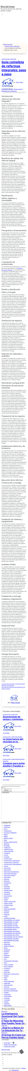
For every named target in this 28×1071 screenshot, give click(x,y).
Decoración (21, 759)
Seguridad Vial (8, 985)
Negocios (7, 955)
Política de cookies (9, 1046)
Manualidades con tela (10, 924)
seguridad (7, 983)
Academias (7, 825)
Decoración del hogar (10, 873)
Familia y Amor (8, 890)
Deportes (7, 881)
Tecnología (7, 994)
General (6, 898)
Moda (5, 948)
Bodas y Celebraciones (10, 842)
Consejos (6, 857)
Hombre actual (8, 905)
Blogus (24, 1068)
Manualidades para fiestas (12, 931)
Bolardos (6, 844)
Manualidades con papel (11, 922)
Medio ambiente (9, 946)
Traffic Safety (8, 996)
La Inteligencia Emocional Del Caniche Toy (14, 1016)
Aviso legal (7, 1043)
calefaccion (7, 847)
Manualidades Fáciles (10, 929)
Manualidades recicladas (11, 938)
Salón (5, 977)
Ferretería (7, 892)
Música (6, 953)
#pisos (21, 89)
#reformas (13, 91)
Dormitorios (7, 883)
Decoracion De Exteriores (11, 872)
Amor (5, 829)
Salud (5, 979)
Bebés (6, 836)
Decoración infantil (9, 875)
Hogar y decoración (10, 901)
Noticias (6, 957)
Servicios (6, 987)
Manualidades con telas (11, 925)
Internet (6, 912)
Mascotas (7, 942)
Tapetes (6, 992)
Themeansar (15, 1070)
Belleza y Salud (8, 838)
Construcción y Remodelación (13, 864)
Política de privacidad (10, 1045)
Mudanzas (7, 950)
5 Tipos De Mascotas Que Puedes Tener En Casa (13, 1023)
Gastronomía (8, 896)
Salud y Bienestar (9, 981)
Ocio (5, 959)
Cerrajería (7, 853)
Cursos (6, 866)
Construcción (8, 859)
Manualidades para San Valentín (13, 937)
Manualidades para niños (11, 935)
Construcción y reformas (9, 59)
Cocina (6, 855)
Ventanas (5, 761)
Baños (6, 834)
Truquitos (7, 998)
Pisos (5, 963)
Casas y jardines (8, 851)
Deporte (6, 879)
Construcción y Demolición (12, 860)
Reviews (6, 976)
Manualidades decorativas (12, 927)
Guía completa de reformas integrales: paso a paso (14, 68)
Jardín (5, 916)
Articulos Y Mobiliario (10, 833)
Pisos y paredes (8, 964)
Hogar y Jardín (8, 903)
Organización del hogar (11, 961)
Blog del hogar (8, 6)
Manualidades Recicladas (11, 940)
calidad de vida (8, 849)
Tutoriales (7, 1000)
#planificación (6, 91)
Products (6, 970)
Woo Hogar (19, 82)
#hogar (16, 89)
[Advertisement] (14, 32)
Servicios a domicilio (10, 989)
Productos (7, 968)
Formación (7, 894)
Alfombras (7, 827)
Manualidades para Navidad (12, 933)
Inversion (7, 914)
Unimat (6, 1002)
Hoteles (6, 907)
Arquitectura (8, 831)
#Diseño (10, 89)
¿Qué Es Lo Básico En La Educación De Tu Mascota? (13, 1030)
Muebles (6, 951)
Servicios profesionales (11, 990)
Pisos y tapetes (8, 966)
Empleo (20, 737)
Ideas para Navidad (9, 909)
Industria (6, 911)
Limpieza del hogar (9, 918)
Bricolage (7, 846)
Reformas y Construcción (11, 974)
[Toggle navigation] (2, 4)
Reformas (7, 972)
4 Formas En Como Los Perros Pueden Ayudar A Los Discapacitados (14, 1037)
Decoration (7, 877)
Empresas (7, 886)
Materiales (7, 944)
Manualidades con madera (12, 920)
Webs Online (8, 1005)
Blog (5, 840)
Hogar (6, 899)
